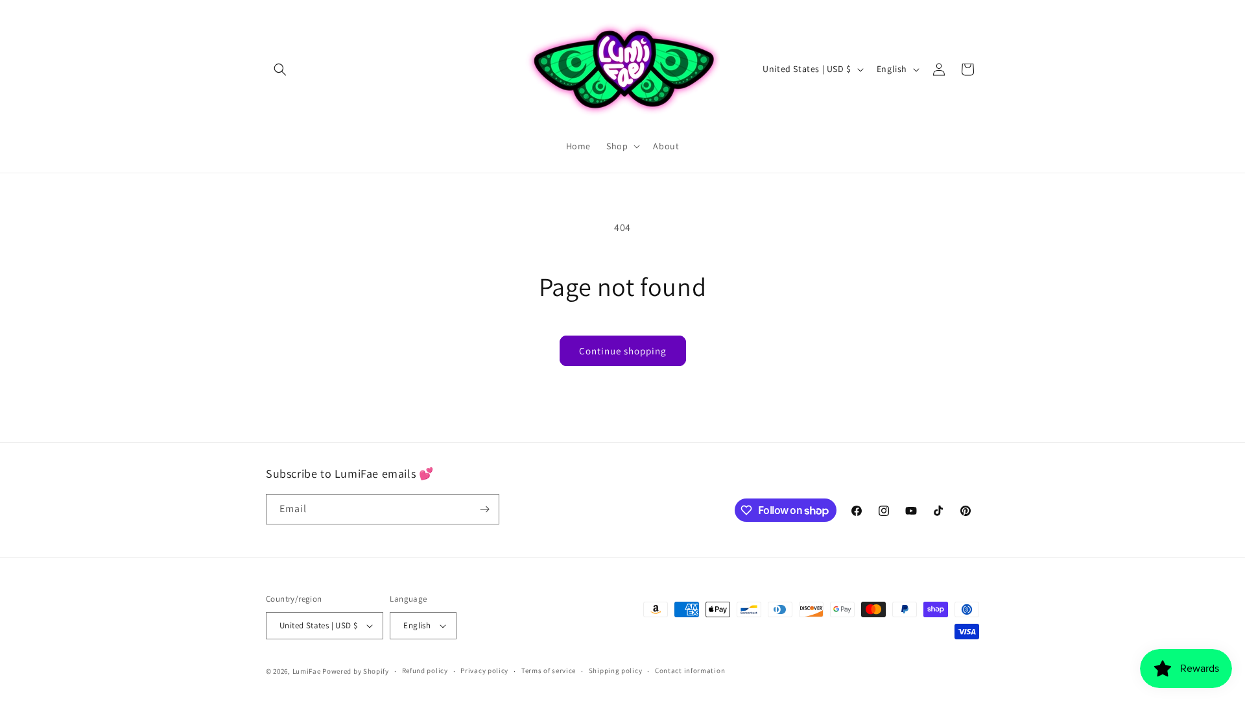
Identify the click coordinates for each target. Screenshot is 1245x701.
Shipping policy (616, 670)
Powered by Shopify (355, 671)
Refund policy (425, 670)
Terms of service (548, 670)
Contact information (690, 670)
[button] (280, 69)
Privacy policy (484, 670)
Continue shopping (623, 351)
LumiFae (306, 671)
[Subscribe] (484, 509)
